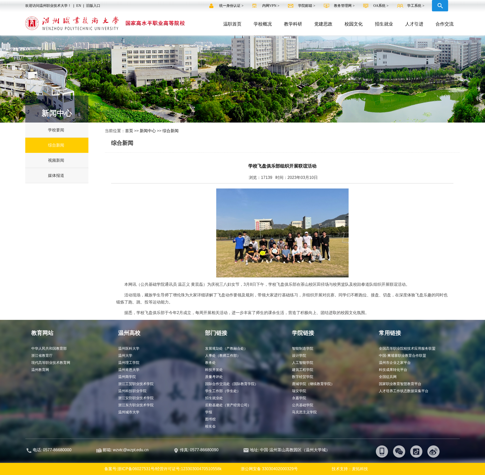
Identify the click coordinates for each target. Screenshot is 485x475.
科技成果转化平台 (393, 370)
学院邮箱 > (307, 6)
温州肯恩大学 (128, 370)
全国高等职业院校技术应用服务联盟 (407, 348)
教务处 (210, 363)
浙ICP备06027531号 (136, 469)
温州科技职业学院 (132, 391)
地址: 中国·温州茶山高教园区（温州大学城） (290, 450)
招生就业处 (214, 398)
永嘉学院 (299, 398)
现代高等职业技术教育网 (50, 363)
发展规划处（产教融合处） (226, 348)
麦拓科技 (360, 469)
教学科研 (293, 24)
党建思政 (323, 24)
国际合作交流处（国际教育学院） (231, 384)
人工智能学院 (302, 363)
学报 (208, 412)
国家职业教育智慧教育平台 (400, 384)
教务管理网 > (345, 6)
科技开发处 (214, 370)
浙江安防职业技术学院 (136, 398)
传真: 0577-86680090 (200, 450)
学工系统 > (415, 6)
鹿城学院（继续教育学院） (313, 384)
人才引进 (414, 24)
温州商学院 (127, 377)
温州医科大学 (128, 348)
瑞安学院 (299, 391)
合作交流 (444, 24)
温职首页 (232, 24)
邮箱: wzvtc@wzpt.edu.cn (126, 450)
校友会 (210, 426)
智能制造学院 (302, 348)
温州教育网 (40, 370)
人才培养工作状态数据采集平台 (403, 391)
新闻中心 (148, 131)
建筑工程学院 (302, 370)
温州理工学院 (128, 363)
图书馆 (210, 419)
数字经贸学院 (302, 377)
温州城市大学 (128, 412)
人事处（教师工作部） (222, 355)
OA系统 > (381, 6)
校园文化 (354, 24)
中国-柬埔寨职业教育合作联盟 (402, 355)
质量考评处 (214, 377)
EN (78, 6)
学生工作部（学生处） (222, 391)
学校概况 (263, 24)
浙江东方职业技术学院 (136, 405)
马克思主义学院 (304, 412)
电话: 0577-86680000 (52, 450)
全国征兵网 (388, 377)
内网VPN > (271, 6)
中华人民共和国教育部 (49, 348)
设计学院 (299, 355)
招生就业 (384, 24)
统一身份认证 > (232, 6)
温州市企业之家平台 (395, 363)
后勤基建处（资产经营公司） (228, 405)
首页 (129, 131)
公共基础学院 (302, 405)
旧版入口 (93, 6)
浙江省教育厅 (42, 355)
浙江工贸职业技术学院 (136, 384)
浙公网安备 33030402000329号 (269, 469)
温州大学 (125, 355)
